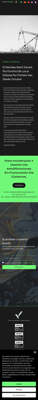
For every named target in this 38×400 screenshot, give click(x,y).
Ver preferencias (19, 395)
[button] (35, 352)
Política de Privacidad (26, 263)
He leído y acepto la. (19, 263)
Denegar (19, 390)
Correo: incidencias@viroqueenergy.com (19, 192)
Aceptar (19, 384)
